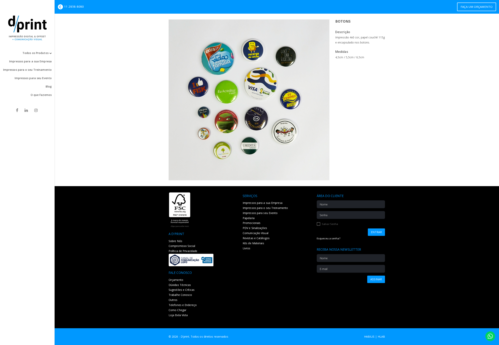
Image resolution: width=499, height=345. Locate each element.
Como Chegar (177, 310)
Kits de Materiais (253, 243)
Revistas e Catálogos (256, 238)
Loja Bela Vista (178, 315)
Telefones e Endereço (183, 305)
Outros (173, 300)
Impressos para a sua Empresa (30, 61)
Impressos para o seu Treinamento (27, 70)
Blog (49, 86)
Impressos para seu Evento (33, 78)
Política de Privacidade (183, 251)
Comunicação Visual (255, 233)
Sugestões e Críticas (182, 290)
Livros (246, 248)
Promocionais (251, 223)
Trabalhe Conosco (180, 295)
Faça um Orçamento (477, 7)
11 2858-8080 (74, 6)
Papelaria (249, 218)
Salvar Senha (329, 224)
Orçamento (176, 280)
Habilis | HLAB (374, 336)
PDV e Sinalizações (255, 228)
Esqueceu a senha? (328, 238)
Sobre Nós (175, 241)
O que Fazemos (41, 95)
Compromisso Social (182, 246)
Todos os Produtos (35, 53)
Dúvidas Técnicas (180, 285)
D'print (185, 336)
